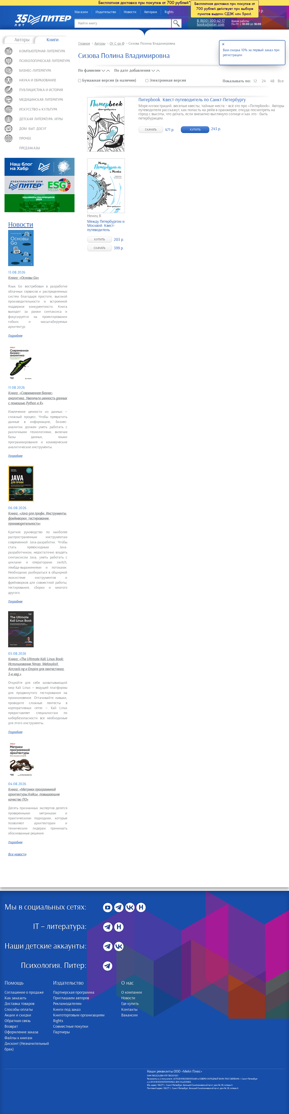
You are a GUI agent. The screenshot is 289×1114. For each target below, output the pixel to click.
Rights (169, 12)
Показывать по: (237, 81)
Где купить (130, 1003)
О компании (131, 992)
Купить (195, 129)
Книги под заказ (66, 1009)
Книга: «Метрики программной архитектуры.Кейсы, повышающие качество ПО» (34, 794)
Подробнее (15, 336)
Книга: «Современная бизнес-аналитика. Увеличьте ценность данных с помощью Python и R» (37, 398)
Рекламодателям (67, 1003)
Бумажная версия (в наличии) (109, 80)
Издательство (106, 12)
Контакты (129, 1009)
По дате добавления (132, 70)
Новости (130, 12)
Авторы (22, 40)
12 (255, 81)
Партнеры (61, 1032)
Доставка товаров (19, 1003)
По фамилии (89, 70)
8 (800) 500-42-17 (211, 21)
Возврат (11, 1026)
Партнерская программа (73, 992)
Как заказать (15, 998)
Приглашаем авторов (71, 998)
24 (264, 81)
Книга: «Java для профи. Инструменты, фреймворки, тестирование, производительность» (37, 518)
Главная (84, 43)
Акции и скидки (18, 1015)
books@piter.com (210, 25)
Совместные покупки (70, 1026)
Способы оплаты (19, 1009)
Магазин (81, 12)
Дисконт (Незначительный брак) (27, 1046)
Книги (52, 40)
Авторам (150, 12)
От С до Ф (117, 43)
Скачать (150, 129)
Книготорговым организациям (79, 1015)
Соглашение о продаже (24, 992)
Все (281, 81)
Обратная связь (17, 1021)
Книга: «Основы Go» (23, 278)
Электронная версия (167, 80)
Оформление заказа (21, 1032)
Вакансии (129, 1015)
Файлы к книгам (18, 1038)
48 (272, 81)
